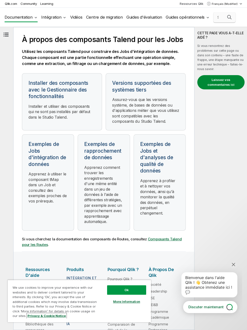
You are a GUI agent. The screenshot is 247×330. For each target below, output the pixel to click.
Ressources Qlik (191, 4)
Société (155, 284)
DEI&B (153, 305)
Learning (46, 4)
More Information (126, 301)
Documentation (19, 17)
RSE (152, 298)
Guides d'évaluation (144, 17)
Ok (126, 290)
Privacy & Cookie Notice (46, 316)
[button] (229, 17)
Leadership (158, 291)
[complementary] (220, 178)
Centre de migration (104, 17)
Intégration (51, 17)
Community (29, 4)
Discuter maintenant (206, 307)
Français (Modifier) (225, 4)
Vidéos (76, 17)
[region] (79, 301)
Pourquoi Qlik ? (120, 279)
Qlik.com (11, 4)
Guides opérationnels (185, 17)
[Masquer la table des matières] (6, 34)
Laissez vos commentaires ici (220, 82)
